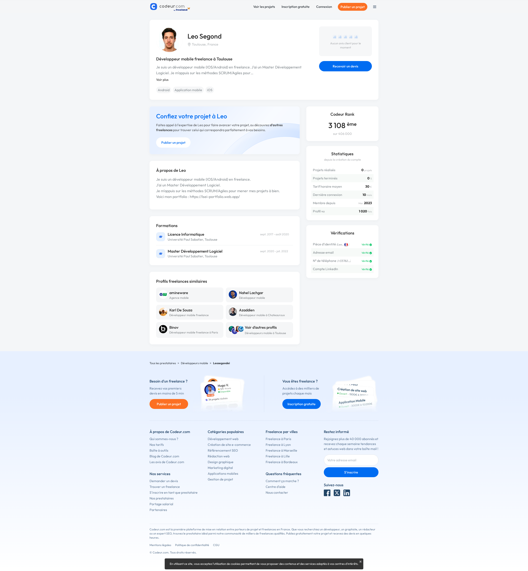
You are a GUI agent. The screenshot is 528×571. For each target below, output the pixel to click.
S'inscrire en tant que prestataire (174, 492)
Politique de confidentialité (192, 545)
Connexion (324, 7)
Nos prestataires (162, 498)
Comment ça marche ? (282, 481)
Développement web (223, 439)
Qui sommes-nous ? (164, 439)
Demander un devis (164, 481)
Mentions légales (160, 545)
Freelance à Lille (278, 456)
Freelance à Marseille (281, 450)
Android (164, 90)
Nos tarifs (157, 445)
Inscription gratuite (296, 7)
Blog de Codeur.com (164, 456)
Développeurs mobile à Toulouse (265, 333)
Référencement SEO (223, 450)
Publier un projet (353, 7)
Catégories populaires (226, 431)
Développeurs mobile (194, 363)
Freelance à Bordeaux (282, 462)
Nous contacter (277, 492)
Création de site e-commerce (229, 445)
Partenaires (158, 510)
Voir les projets (264, 7)
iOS (209, 90)
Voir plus (162, 80)
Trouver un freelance (165, 487)
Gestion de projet (220, 479)
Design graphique (220, 462)
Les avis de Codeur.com (167, 462)
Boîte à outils (159, 450)
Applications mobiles (223, 473)
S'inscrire (351, 472)
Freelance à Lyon (278, 445)
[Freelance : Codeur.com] (171, 6)
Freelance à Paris (278, 439)
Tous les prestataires (163, 363)
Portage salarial (161, 504)
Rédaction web (219, 456)
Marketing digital (220, 468)
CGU (216, 545)
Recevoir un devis (345, 66)
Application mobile (188, 90)
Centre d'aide (275, 487)
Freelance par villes (282, 431)
